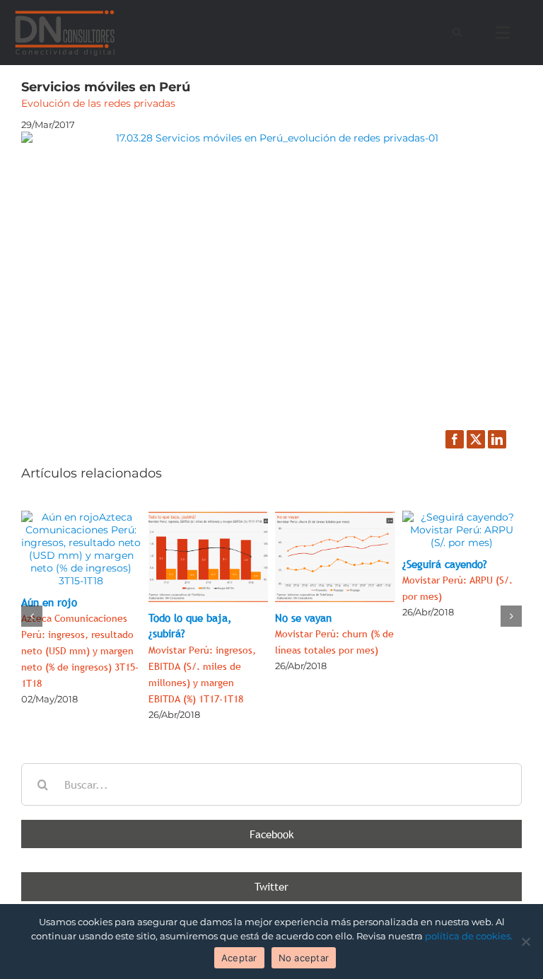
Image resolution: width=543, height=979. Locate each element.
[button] (31, 616)
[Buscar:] (271, 783)
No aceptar (304, 957)
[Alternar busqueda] (457, 32)
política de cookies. (469, 936)
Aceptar (239, 957)
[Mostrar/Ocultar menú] (505, 32)
